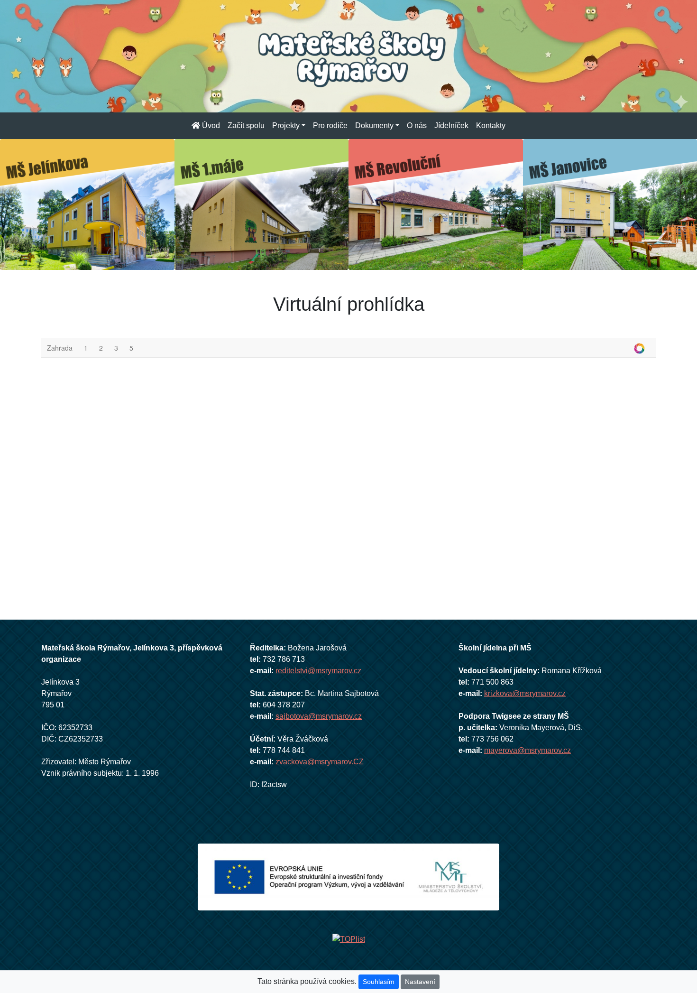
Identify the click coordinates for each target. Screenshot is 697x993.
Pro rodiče (330, 125)
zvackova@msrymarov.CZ (319, 762)
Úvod (210, 125)
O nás (417, 125)
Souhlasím (378, 981)
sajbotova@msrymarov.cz (318, 716)
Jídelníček (451, 125)
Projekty (286, 125)
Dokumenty (374, 125)
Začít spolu (246, 125)
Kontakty (490, 125)
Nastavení (420, 981)
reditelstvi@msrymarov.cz (318, 671)
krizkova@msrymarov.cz (525, 693)
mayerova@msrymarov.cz (527, 750)
